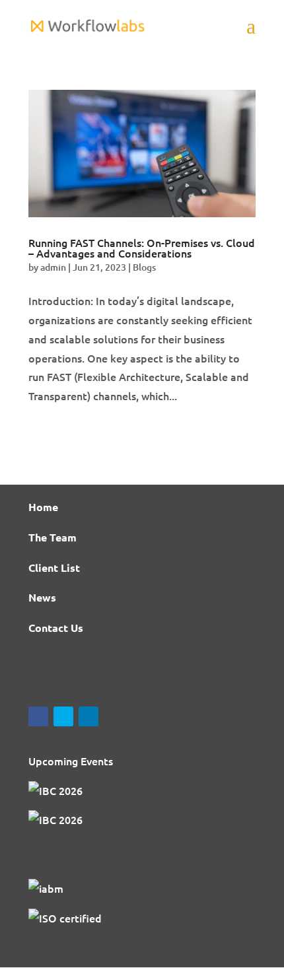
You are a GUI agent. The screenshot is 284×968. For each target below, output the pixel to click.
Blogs (144, 267)
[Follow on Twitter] (63, 716)
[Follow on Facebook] (38, 716)
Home (43, 507)
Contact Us (55, 628)
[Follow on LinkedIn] (88, 716)
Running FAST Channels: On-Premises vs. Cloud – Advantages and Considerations (141, 247)
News (42, 597)
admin (53, 267)
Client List (54, 567)
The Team (52, 537)
